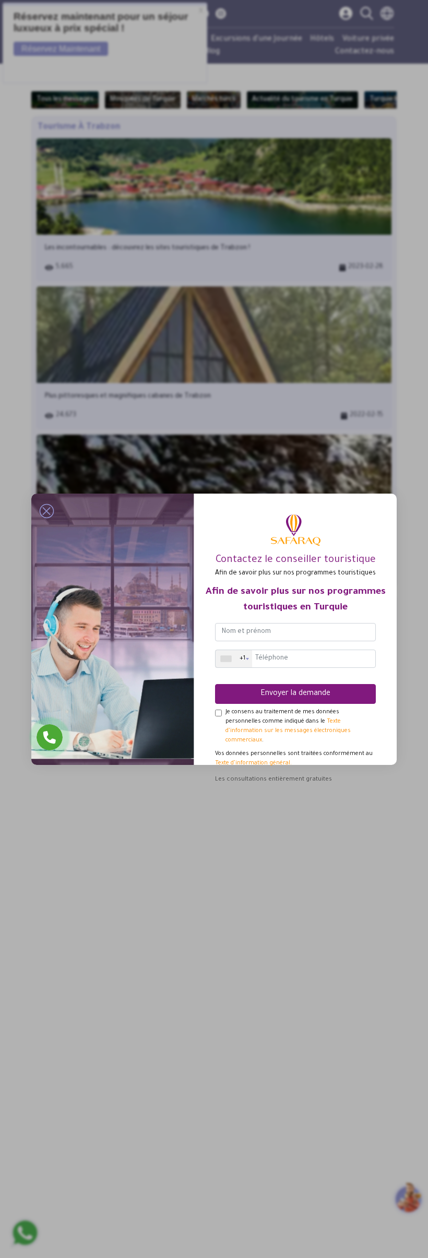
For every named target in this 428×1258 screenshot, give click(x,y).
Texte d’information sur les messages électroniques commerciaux (288, 731)
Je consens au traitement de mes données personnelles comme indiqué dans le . (288, 726)
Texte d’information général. (253, 763)
